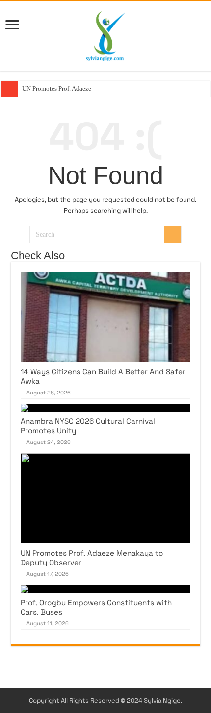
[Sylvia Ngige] (105, 34)
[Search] (172, 234)
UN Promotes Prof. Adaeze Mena (65, 88)
